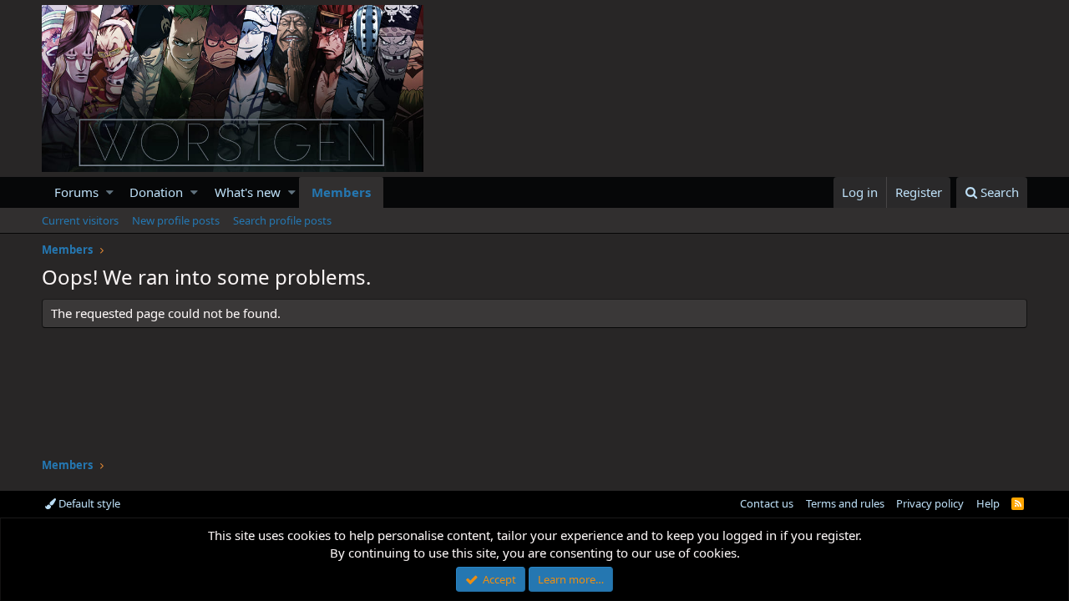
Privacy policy (930, 503)
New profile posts (176, 220)
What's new (248, 192)
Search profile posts (282, 220)
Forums (76, 192)
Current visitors (80, 220)
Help (988, 503)
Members (341, 192)
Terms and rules (845, 503)
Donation (156, 192)
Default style (88, 503)
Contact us (766, 503)
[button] (110, 192)
